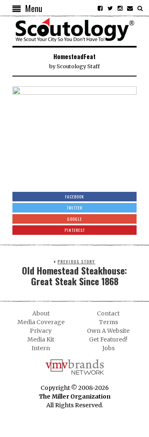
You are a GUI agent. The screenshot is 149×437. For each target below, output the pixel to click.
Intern (40, 348)
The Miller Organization (75, 396)
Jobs (108, 348)
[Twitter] (110, 8)
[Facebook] (100, 8)
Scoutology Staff (78, 66)
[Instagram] (120, 8)
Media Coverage (41, 322)
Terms (108, 322)
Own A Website (108, 330)
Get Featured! (108, 339)
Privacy (41, 330)
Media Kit (40, 339)
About (41, 313)
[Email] (130, 8)
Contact (108, 313)
